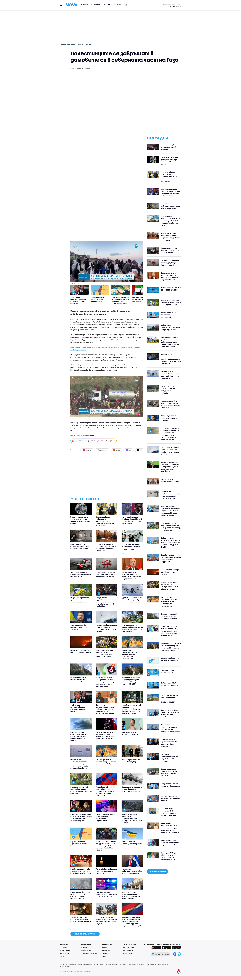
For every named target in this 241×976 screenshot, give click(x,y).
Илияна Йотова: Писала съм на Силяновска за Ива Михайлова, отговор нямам (171, 713)
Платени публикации (65, 966)
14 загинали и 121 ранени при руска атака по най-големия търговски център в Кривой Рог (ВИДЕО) (106, 846)
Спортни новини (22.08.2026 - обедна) (169, 672)
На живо (118, 5)
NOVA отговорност (129, 947)
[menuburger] (61, 5)
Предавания (106, 950)
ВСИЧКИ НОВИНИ (158, 871)
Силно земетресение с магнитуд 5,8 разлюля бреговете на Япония (105, 574)
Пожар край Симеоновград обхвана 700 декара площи (170, 327)
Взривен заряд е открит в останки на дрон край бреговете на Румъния (132, 600)
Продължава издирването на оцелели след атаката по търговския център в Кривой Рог (106, 602)
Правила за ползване (151, 964)
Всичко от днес (65, 950)
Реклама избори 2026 (71, 964)
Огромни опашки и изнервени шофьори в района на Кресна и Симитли (169, 772)
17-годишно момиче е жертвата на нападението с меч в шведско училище (105, 653)
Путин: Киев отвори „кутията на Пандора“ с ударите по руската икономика (106, 547)
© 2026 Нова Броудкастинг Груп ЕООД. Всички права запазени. (75, 971)
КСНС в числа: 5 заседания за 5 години (170, 480)
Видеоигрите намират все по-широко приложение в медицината (105, 817)
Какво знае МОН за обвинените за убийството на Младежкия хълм (168, 856)
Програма (95, 5)
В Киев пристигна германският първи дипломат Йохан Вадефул (169, 743)
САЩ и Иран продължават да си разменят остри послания (78, 708)
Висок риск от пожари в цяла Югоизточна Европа (81, 651)
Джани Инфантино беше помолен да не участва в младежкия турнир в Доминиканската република (171, 466)
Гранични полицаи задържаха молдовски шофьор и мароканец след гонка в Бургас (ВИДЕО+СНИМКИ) (170, 510)
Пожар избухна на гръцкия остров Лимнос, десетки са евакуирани (106, 762)
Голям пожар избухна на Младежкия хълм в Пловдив (171, 147)
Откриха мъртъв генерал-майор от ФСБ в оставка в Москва (106, 894)
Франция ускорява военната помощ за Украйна (78, 627)
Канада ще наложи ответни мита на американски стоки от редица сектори (131, 576)
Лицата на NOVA (86, 950)
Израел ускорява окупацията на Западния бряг (80, 844)
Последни (63, 947)
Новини (84, 5)
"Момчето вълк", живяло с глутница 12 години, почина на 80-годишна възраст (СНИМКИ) (132, 681)
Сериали (105, 953)
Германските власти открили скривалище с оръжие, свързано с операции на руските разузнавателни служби (132, 921)
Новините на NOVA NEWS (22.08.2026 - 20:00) (171, 289)
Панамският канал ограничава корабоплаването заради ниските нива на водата (132, 818)
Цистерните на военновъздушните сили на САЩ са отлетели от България (170, 728)
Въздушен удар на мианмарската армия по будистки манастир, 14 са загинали (132, 628)
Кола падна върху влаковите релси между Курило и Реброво (168, 389)
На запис (107, 5)
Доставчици (107, 964)
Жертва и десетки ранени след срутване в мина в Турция (80, 574)
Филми (104, 956)
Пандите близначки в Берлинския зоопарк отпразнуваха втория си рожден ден (81, 790)
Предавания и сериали (89, 953)
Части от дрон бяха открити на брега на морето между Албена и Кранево (170, 404)
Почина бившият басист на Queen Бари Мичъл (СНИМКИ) (106, 871)
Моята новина (65, 953)
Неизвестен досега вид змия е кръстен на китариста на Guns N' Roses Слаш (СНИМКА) (106, 735)
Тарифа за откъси (98, 964)
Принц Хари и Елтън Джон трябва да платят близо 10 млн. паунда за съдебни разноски (81, 817)
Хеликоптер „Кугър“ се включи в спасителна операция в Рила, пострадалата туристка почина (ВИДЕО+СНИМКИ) (170, 433)
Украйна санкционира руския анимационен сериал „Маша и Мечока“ (80, 919)
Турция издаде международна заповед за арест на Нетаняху (132, 871)
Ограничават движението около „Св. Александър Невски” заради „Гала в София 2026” (170, 220)
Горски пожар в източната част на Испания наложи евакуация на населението (130, 654)
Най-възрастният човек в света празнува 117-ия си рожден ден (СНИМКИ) (80, 871)
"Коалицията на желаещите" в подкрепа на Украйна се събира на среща (132, 845)
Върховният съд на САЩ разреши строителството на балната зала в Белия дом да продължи (131, 709)
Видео (62, 956)
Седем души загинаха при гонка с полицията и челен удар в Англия (80, 600)
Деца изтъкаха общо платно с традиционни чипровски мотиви (170, 842)
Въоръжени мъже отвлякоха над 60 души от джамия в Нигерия (80, 546)
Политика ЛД (140, 964)
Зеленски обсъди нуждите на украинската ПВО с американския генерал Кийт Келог (105, 521)
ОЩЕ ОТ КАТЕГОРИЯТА (85, 934)
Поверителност (132, 964)
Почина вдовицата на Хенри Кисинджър (131, 761)
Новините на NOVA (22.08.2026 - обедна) (169, 684)
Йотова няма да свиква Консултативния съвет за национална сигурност (171, 558)
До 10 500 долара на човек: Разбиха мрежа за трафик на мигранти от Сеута (106, 920)
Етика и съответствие (163, 964)
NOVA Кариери (128, 950)
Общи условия (122, 964)
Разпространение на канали (85, 964)
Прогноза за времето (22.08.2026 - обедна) (170, 659)
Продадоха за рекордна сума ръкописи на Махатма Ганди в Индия (132, 789)
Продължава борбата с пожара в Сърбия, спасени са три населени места (80, 895)
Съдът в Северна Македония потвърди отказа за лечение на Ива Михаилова (131, 895)
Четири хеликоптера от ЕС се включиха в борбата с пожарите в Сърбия (106, 628)
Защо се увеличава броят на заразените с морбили (170, 798)
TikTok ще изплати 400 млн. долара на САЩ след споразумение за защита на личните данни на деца (105, 682)
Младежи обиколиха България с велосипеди (170, 785)
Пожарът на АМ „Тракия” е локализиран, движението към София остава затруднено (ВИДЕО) (170, 542)
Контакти (114, 964)
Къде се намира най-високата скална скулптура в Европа (79, 680)
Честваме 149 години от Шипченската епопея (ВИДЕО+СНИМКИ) (169, 698)
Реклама (62, 964)
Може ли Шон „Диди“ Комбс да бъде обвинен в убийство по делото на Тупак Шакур (132, 520)
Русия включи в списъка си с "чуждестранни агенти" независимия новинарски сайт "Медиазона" (106, 791)
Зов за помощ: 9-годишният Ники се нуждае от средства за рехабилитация (170, 812)
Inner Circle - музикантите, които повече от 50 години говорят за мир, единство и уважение (105, 709)
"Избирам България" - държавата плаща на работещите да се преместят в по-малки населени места (170, 342)
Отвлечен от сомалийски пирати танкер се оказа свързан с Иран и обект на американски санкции (80, 764)
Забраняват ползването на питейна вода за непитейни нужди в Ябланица (171, 495)
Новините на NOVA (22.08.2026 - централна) (168, 315)
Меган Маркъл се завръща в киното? (130, 733)
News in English (127, 953)
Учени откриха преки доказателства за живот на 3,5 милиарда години (80, 520)
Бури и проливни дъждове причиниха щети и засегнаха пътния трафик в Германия (78, 736)
